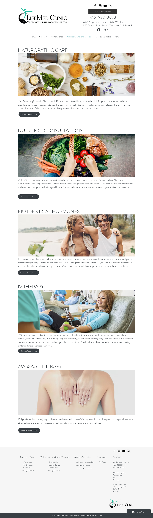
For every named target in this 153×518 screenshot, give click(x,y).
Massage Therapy (28, 470)
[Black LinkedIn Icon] (110, 6)
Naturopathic (53, 462)
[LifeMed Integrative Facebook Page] (114, 451)
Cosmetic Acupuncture (84, 468)
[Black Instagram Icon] (100, 6)
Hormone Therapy (54, 465)
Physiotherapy (28, 465)
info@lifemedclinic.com (121, 462)
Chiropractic (27, 462)
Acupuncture (27, 467)
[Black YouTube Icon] (105, 6)
